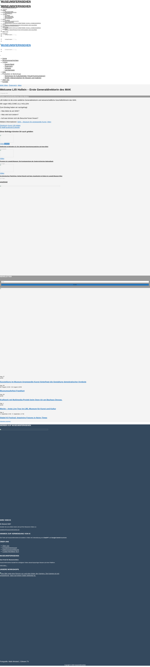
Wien (20, 85)
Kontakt (5, 33)
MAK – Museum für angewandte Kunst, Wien (34, 122)
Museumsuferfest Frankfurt (12, 391)
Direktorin (3, 125)
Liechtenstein (9, 22)
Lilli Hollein (16, 125)
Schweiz (7, 20)
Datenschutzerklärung (10, 550)
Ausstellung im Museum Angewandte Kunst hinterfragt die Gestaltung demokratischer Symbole (43, 382)
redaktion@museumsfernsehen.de (9, 529)
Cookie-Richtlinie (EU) (10, 552)
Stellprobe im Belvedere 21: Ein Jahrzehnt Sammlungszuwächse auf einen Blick (24, 146)
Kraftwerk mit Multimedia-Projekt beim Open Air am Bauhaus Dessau (31, 400)
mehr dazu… (3, 565)
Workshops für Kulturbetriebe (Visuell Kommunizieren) (23, 23)
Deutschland (9, 16)
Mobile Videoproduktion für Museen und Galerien (21, 25)
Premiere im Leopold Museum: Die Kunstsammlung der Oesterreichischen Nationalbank (26, 161)
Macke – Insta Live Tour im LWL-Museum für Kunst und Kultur (28, 409)
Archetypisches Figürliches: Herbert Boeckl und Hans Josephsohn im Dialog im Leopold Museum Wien (31, 176)
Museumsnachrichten (9, 7)
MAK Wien (4, 85)
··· (2, 35)
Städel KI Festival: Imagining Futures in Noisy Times (23, 418)
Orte (4, 19)
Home (4, 10)
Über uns (5, 31)
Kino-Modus (24, 96)
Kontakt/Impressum (9, 548)
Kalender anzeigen (5, 421)
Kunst (10, 125)
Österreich (8, 13)
